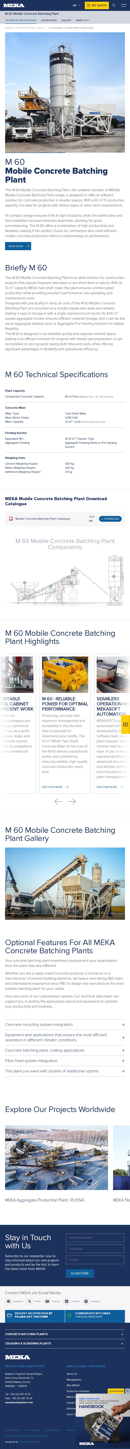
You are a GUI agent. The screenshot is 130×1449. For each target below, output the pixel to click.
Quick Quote (15, 246)
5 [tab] (43, 913)
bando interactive (29, 1441)
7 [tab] (60, 913)
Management (74, 1379)
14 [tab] (120, 913)
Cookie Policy (12, 1430)
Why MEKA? (73, 1385)
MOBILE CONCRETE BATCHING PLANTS (24, 28)
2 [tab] (18, 913)
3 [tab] (27, 913)
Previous (58, 801)
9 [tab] (77, 913)
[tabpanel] (65, 884)
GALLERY (66, 20)
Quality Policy (53, 1430)
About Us (72, 1373)
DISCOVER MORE (52, 787)
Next (72, 801)
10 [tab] (86, 913)
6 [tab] (52, 913)
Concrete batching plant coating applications (44, 1050)
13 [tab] (111, 913)
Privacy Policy (33, 1430)
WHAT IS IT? (83, 20)
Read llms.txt (73, 1430)
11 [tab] (94, 913)
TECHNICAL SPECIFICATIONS (21, 20)
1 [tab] (10, 913)
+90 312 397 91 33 (20, 1394)
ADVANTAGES (49, 20)
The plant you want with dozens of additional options (52, 1071)
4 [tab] (35, 913)
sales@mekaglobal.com (19, 1402)
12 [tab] (103, 913)
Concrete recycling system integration (39, 1024)
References (73, 1408)
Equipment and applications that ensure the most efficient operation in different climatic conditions (56, 1037)
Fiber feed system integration (31, 1060)
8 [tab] (69, 913)
